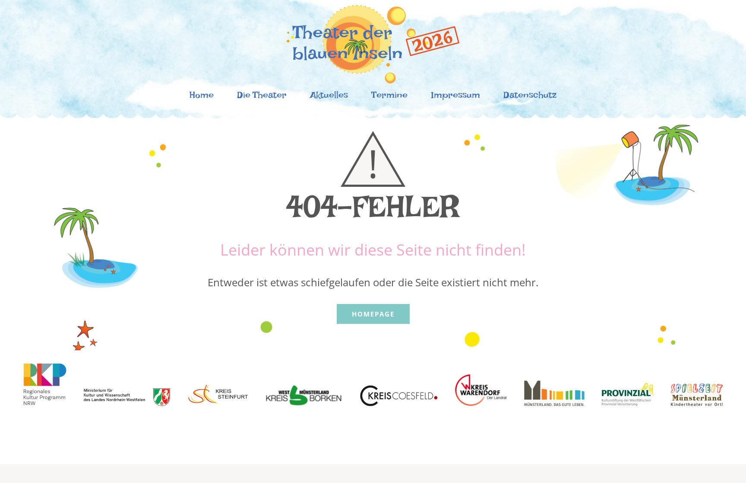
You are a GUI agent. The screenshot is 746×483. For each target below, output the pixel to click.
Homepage (373, 314)
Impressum (455, 97)
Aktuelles (329, 97)
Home (202, 97)
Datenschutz (529, 97)
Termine (389, 97)
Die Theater (262, 97)
